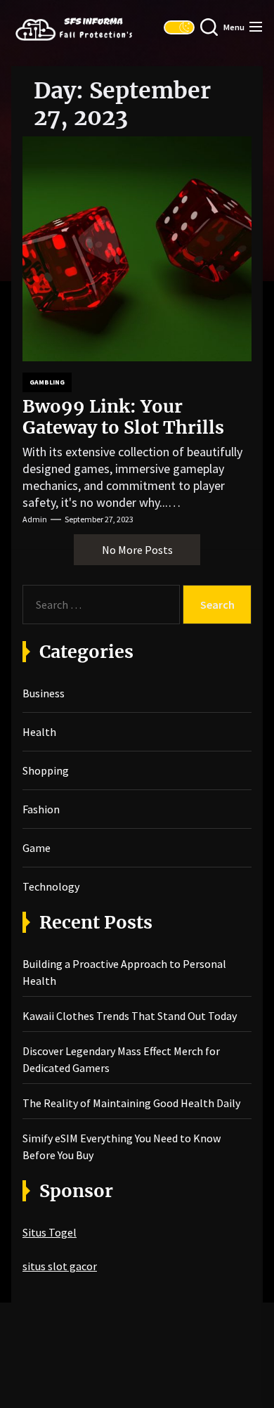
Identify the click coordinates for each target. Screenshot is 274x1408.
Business (43, 693)
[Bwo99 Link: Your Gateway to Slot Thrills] (137, 248)
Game (36, 848)
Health (39, 732)
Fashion (41, 809)
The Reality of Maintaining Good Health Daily (131, 1103)
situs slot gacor (59, 1266)
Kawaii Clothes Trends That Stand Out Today (129, 1016)
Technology (50, 886)
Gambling (47, 382)
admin (34, 519)
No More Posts (137, 550)
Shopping (45, 770)
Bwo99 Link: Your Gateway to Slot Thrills (123, 417)
